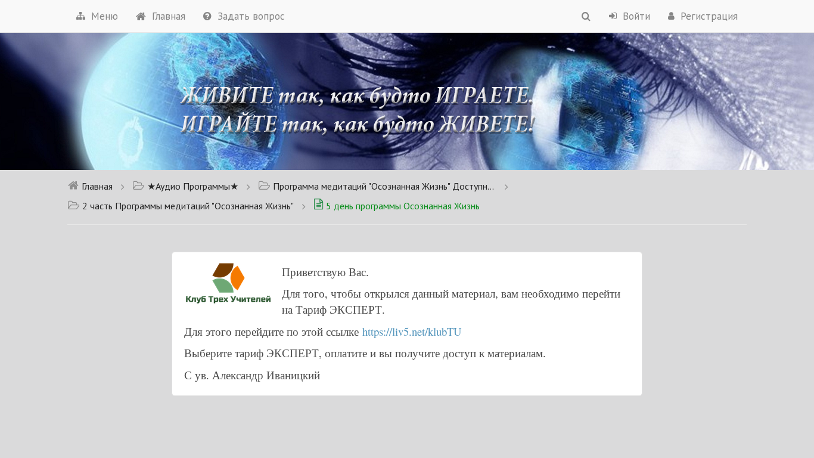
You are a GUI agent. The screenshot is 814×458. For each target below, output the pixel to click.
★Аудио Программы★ (192, 186)
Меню (104, 16)
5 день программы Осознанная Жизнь (403, 206)
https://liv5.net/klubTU (411, 331)
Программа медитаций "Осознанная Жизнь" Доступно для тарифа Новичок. (384, 186)
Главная (168, 16)
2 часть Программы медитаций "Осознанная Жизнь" (188, 206)
